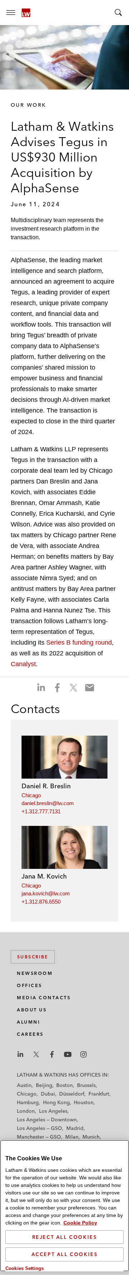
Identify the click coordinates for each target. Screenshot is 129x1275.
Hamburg (28, 1102)
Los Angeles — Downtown (47, 1119)
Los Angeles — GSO (39, 1128)
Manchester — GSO (39, 1137)
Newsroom (35, 973)
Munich (91, 1137)
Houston (84, 1102)
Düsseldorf (71, 1094)
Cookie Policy (80, 1223)
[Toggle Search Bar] (118, 12)
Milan (71, 1137)
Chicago (31, 795)
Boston (64, 1085)
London (26, 1111)
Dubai (48, 1094)
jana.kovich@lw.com (46, 893)
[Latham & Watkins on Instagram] (83, 1054)
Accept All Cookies (65, 1254)
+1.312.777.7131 (41, 811)
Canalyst (23, 664)
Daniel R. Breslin (46, 786)
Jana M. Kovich (44, 876)
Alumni (28, 1022)
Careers (30, 1034)
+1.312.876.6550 (41, 902)
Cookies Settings (24, 1268)
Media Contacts (44, 997)
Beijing (44, 1085)
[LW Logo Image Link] (26, 12)
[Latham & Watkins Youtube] (67, 1054)
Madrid (74, 1128)
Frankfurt (99, 1094)
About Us (32, 1009)
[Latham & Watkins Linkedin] (20, 1054)
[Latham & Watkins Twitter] (36, 1054)
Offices (29, 985)
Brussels (86, 1085)
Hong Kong (56, 1102)
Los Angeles (53, 1111)
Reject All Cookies (64, 1237)
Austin (24, 1085)
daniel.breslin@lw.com (48, 803)
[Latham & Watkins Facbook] (52, 1054)
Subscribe (32, 956)
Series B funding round (79, 642)
